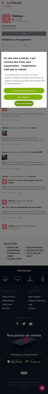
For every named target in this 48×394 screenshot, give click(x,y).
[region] (24, 80)
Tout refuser (23, 97)
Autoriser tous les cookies (24, 90)
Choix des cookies (24, 103)
